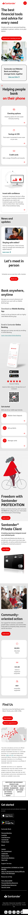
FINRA (7, 755)
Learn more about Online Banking (11, 335)
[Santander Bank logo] (9, 3)
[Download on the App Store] (14, 372)
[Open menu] (25, 3)
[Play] (2, 86)
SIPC (12, 755)
